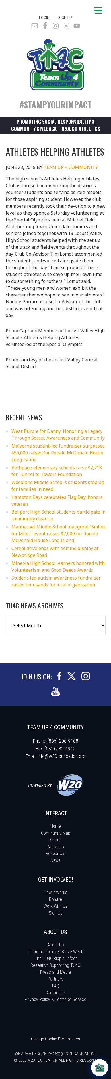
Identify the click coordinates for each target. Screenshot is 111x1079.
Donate (55, 899)
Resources (55, 853)
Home (55, 826)
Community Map (55, 833)
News (56, 860)
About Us (55, 945)
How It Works (55, 892)
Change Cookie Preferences (55, 1038)
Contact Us (55, 992)
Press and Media (55, 972)
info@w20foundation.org (61, 756)
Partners (55, 979)
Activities (55, 846)
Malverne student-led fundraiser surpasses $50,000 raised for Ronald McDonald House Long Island (58, 453)
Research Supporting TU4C (55, 965)
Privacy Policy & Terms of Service (55, 999)
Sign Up (65, 17)
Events (55, 840)
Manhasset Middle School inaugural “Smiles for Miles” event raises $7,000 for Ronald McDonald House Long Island (58, 533)
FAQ (55, 986)
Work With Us (56, 906)
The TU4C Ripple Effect (55, 958)
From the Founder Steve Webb (55, 951)
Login (44, 17)
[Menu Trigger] (98, 10)
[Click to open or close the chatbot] (99, 1067)
